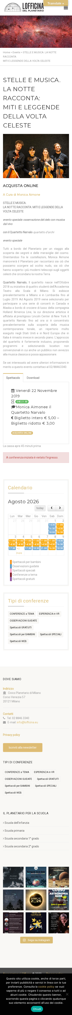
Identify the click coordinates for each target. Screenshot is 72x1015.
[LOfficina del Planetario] (24, 7)
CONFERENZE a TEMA (22, 613)
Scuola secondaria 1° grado (22, 838)
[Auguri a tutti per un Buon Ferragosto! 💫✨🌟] (13, 877)
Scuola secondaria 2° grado (22, 846)
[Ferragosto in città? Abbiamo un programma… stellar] (36, 877)
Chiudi (37, 1009)
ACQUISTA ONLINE (20, 186)
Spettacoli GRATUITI (21, 627)
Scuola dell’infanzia (17, 822)
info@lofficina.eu (27, 722)
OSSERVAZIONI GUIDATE (23, 620)
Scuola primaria (14, 830)
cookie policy (46, 986)
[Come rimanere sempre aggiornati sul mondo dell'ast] (13, 922)
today (40, 508)
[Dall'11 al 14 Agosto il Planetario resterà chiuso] (58, 877)
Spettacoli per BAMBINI (22, 634)
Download (33, 377)
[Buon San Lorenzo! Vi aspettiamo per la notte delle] (13, 900)
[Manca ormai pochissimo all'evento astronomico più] (36, 900)
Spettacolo (13, 377)
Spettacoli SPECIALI (50, 634)
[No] (67, 994)
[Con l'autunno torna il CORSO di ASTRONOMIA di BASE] (58, 900)
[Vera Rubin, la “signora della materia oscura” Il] (58, 922)
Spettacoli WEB (18, 641)
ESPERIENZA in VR (49, 613)
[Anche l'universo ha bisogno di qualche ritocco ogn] (36, 922)
